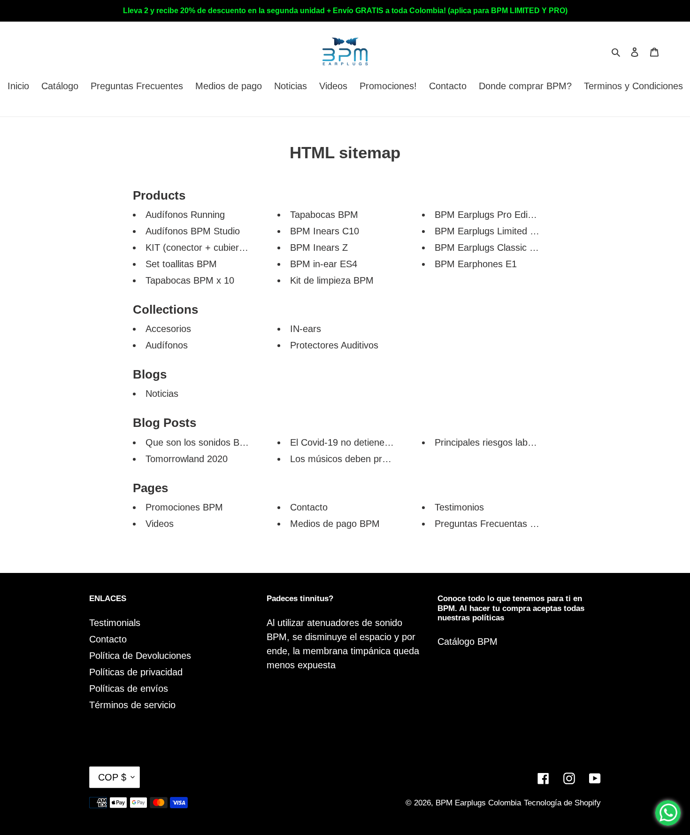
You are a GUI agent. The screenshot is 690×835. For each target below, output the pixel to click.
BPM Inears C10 (324, 231)
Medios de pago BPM (335, 523)
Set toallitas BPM (181, 264)
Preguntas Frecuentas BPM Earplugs (512, 523)
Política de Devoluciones (140, 655)
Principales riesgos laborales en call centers (525, 442)
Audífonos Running (185, 214)
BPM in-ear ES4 (323, 264)
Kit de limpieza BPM (332, 280)
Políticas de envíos (128, 688)
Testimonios (459, 507)
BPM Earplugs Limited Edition (496, 231)
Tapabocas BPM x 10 (190, 280)
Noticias (162, 393)
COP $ (112, 777)
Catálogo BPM (467, 641)
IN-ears (305, 329)
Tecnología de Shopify (562, 802)
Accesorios (168, 329)
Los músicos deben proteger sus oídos (371, 459)
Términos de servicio (132, 705)
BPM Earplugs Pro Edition (489, 214)
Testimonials (114, 623)
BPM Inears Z (319, 247)
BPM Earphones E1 (476, 264)
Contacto (309, 507)
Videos (160, 523)
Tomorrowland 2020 (187, 459)
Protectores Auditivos (334, 345)
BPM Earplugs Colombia (478, 802)
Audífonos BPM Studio (193, 231)
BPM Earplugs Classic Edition (496, 247)
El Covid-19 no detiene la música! (359, 442)
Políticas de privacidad (136, 672)
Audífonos (167, 345)
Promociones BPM (184, 507)
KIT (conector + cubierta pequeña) (217, 247)
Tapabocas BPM (324, 214)
